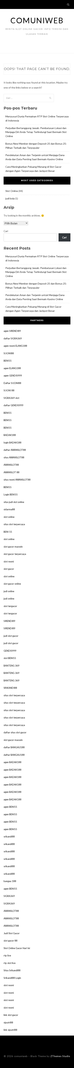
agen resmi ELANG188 (15, 345)
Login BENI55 (11, 494)
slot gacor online (12, 583)
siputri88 (8, 1022)
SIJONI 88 (9, 390)
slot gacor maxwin (13, 546)
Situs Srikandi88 (12, 970)
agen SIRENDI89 (12, 330)
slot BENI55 (10, 658)
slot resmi (9, 561)
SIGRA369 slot (11, 397)
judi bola (10, 198)
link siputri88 (10, 1029)
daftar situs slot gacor (15, 732)
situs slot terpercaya (14, 524)
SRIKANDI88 (10, 687)
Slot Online (11, 190)
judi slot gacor (11, 635)
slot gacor (9, 568)
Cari (6, 231)
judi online (9, 591)
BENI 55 (8, 531)
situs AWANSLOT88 (14, 457)
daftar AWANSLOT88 (15, 449)
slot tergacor (10, 606)
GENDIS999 (10, 650)
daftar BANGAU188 (14, 747)
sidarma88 (9, 509)
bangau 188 (10, 881)
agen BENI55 (10, 806)
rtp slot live (9, 963)
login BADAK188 (12, 442)
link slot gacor (11, 1015)
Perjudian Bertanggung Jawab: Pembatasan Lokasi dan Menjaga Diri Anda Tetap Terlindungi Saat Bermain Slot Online (36, 132)
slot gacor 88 (10, 940)
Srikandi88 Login (12, 977)
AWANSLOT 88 (11, 472)
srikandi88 (9, 836)
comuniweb (37, 20)
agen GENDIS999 (13, 375)
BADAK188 (10, 435)
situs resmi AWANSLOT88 (17, 479)
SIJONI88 (9, 353)
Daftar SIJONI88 (12, 383)
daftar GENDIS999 (13, 405)
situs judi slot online (14, 502)
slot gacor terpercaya (15, 554)
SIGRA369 (9, 896)
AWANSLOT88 (11, 464)
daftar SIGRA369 (13, 338)
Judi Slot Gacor (12, 933)
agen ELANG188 (12, 368)
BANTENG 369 (11, 665)
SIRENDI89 (9, 621)
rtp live (7, 955)
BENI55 (7, 360)
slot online (9, 516)
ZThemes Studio (60, 1056)
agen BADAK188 (12, 762)
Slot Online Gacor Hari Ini (17, 948)
